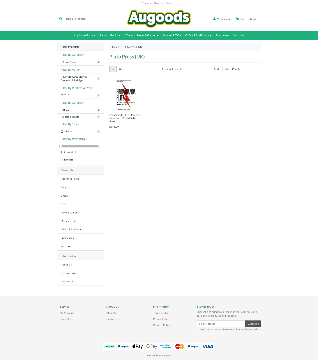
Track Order (67, 318)
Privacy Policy (161, 318)
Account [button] (224, 18)
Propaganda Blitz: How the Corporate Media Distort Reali (124, 118)
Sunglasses (222, 35)
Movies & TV (171, 35)
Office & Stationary (197, 35)
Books (114, 35)
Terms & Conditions (232, 329)
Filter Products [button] (70, 46)
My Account (67, 312)
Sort (216, 68)
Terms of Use (161, 312)
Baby (103, 35)
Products (146, 3)
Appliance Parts (83, 35)
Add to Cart (126, 109)
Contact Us (171, 3)
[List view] (120, 69)
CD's (127, 35)
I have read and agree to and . (229, 329)
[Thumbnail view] (113, 69)
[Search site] (61, 18)
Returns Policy (69, 273)
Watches (239, 35)
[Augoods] (159, 18)
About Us (158, 3)
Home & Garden (146, 35)
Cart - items (248, 18)
